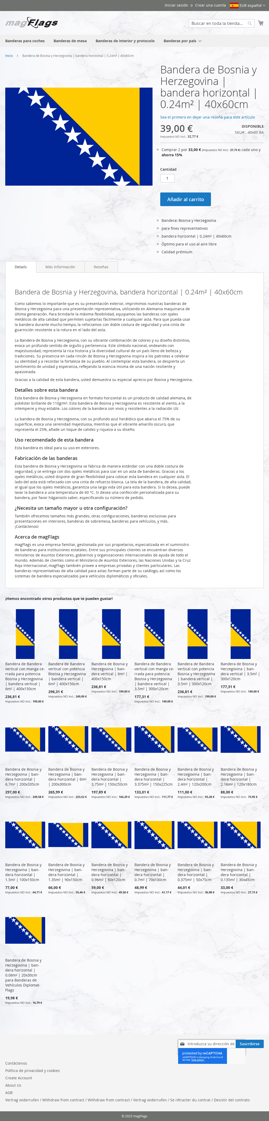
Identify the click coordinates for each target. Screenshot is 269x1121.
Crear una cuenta (210, 5)
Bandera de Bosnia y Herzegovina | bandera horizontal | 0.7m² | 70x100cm (152, 872)
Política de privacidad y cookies (32, 1070)
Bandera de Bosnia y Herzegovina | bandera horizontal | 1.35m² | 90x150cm (66, 872)
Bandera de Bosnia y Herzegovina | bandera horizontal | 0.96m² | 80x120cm (109, 872)
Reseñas (101, 266)
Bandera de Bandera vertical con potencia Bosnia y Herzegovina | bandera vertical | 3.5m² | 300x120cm (196, 673)
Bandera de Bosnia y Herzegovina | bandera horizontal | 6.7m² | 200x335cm (23, 777)
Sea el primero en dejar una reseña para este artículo (207, 117)
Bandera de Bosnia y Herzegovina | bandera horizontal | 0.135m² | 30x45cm (239, 872)
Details (21, 266)
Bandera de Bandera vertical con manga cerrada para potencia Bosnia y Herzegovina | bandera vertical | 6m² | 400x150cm (25, 676)
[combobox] (222, 23)
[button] (247, 5)
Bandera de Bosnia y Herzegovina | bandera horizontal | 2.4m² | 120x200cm (196, 777)
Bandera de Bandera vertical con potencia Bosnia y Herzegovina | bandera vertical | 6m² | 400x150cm (67, 673)
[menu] (134, 41)
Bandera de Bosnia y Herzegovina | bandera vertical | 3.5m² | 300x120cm (240, 671)
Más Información (60, 266)
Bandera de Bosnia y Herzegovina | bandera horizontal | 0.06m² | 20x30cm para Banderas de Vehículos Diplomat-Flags (23, 975)
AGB (9, 1092)
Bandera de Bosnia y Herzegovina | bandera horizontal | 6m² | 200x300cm (67, 777)
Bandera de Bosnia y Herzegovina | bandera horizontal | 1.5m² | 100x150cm (23, 872)
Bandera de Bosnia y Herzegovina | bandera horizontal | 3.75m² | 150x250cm (109, 777)
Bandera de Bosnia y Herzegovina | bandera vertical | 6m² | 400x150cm (109, 671)
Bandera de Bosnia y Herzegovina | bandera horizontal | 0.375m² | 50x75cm (196, 872)
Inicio (9, 55)
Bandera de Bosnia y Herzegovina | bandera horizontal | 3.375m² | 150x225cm (153, 777)
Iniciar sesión (176, 5)
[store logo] (31, 22)
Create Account (18, 1077)
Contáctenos (16, 1063)
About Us (13, 1085)
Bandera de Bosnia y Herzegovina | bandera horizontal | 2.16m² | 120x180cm (239, 777)
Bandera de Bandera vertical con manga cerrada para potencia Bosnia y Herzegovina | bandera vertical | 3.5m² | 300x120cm (154, 676)
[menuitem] (25, 41)
